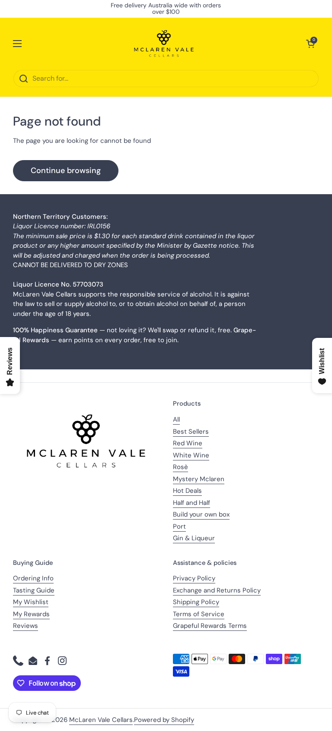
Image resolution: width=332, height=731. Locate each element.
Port (179, 526)
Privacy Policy (194, 578)
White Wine (191, 455)
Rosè (180, 467)
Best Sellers (191, 431)
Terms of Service (198, 614)
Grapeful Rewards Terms (210, 625)
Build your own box (201, 514)
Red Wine (187, 443)
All (176, 419)
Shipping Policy (196, 602)
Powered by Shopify (164, 719)
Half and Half (191, 502)
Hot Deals (187, 490)
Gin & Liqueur (194, 538)
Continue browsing (66, 170)
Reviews (25, 625)
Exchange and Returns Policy (217, 590)
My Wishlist (30, 602)
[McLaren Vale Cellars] (164, 43)
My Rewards (31, 614)
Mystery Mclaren (198, 479)
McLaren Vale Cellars (101, 719)
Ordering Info (33, 578)
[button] (310, 43)
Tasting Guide (33, 590)
